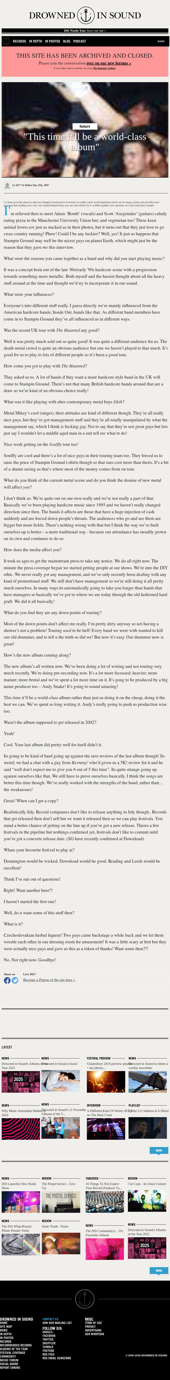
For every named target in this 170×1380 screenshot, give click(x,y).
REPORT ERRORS (10, 1367)
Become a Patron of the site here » (49, 979)
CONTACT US (50, 1319)
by (22, 185)
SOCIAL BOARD (9, 1364)
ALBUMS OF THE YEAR (14, 1349)
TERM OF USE (93, 1323)
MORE (159, 1150)
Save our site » (85, 30)
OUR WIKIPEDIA (94, 1334)
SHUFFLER (48, 1343)
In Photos (52, 41)
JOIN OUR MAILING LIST (57, 1323)
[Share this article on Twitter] (15, 980)
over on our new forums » (108, 63)
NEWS (3, 1330)
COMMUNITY (8, 1356)
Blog (66, 41)
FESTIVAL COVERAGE (12, 1353)
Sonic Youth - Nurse (55, 1226)
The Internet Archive (104, 68)
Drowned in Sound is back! (59, 1063)
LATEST (7, 1047)
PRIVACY (90, 1326)
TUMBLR (47, 1347)
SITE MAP (6, 1326)
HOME (3, 1323)
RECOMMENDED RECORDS (16, 1345)
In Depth (35, 41)
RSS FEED (48, 1354)
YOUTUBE (48, 1350)
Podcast (79, 41)
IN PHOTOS (6, 1338)
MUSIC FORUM (9, 1360)
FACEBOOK (48, 1336)
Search (161, 41)
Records (19, 41)
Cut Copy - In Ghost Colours (147, 1184)
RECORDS (5, 1341)
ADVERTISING (93, 1330)
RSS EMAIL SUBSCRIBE (56, 1358)
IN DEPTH (6, 1334)
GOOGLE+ (47, 1332)
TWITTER (47, 1339)
